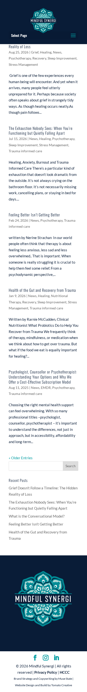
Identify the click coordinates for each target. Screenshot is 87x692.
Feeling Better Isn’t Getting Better (34, 215)
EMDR (46, 388)
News (57, 52)
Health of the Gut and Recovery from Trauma (42, 290)
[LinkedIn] (56, 658)
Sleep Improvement (62, 58)
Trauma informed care (25, 151)
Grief (34, 52)
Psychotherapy (20, 58)
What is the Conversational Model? (37, 516)
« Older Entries (21, 458)
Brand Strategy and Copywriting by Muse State (43, 678)
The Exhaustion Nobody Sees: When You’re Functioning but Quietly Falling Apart (40, 130)
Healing (45, 52)
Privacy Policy (45, 672)
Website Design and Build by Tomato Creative (43, 685)
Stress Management (23, 64)
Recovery (39, 58)
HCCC (65, 672)
